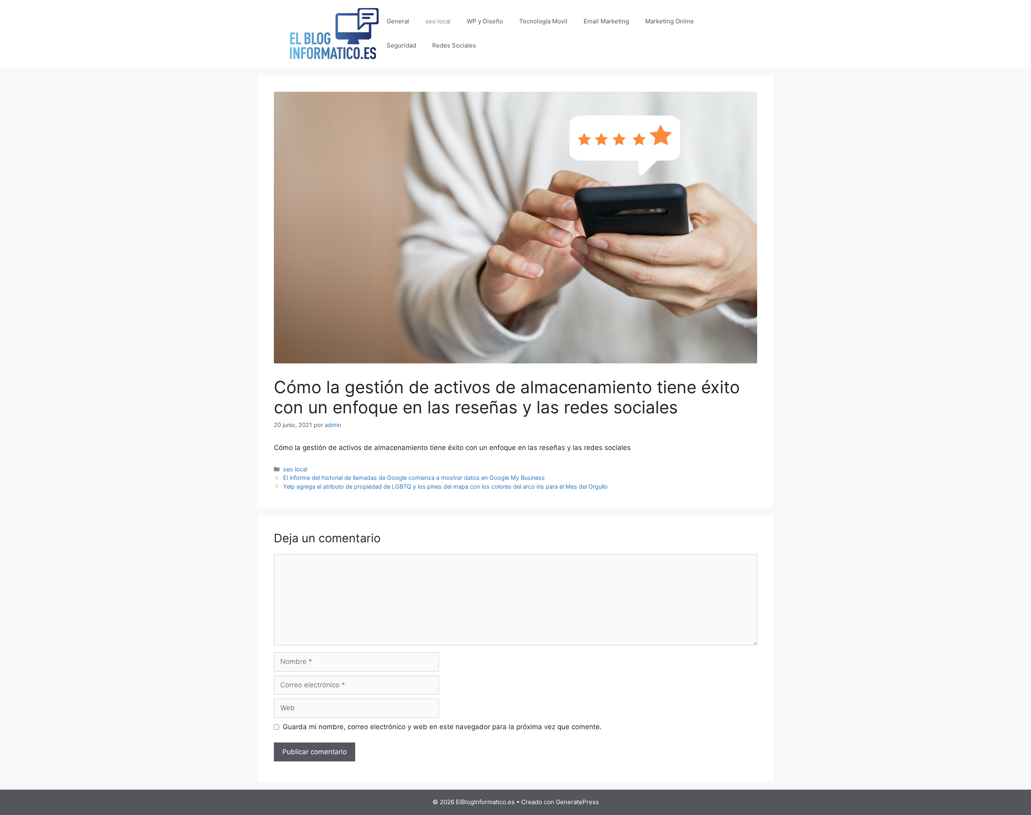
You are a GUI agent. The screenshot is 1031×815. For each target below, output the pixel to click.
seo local (438, 21)
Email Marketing (606, 21)
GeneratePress (577, 802)
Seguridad (401, 45)
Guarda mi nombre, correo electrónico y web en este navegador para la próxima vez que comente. (442, 727)
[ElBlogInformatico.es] (334, 33)
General (398, 21)
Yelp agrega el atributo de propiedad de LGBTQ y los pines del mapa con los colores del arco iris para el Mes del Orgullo (445, 486)
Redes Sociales (454, 45)
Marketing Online (669, 21)
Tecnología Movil (543, 21)
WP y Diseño (485, 21)
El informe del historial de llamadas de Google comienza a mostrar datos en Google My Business (414, 477)
